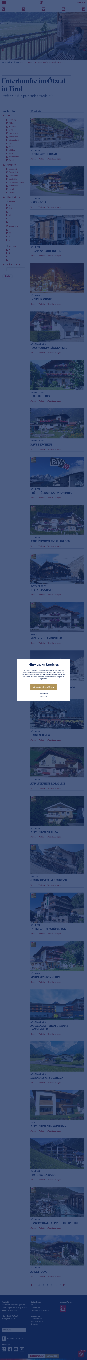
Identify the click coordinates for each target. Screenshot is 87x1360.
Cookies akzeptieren (43, 687)
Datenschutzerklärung (52, 677)
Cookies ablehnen (43, 693)
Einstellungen (43, 696)
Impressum (43, 679)
